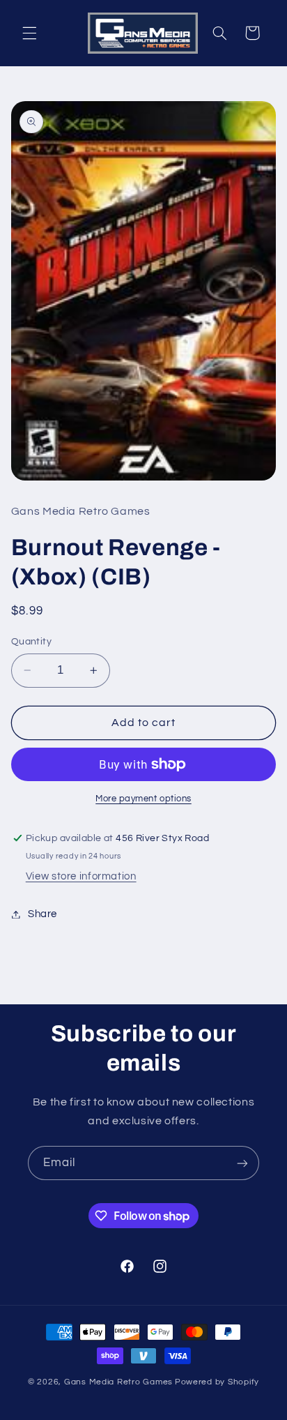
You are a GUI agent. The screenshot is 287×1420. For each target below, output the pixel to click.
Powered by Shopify (217, 1382)
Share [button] (42, 914)
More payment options (143, 798)
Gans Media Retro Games (118, 1382)
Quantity (31, 642)
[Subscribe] (242, 1163)
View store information (81, 876)
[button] (29, 33)
